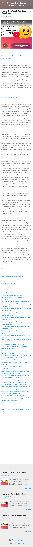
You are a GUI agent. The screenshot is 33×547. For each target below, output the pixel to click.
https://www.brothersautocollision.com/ (13, 276)
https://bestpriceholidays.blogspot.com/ (13, 395)
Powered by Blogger (17, 540)
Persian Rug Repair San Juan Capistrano (13, 293)
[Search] (30, 4)
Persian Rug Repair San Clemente (14, 472)
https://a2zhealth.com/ (8, 283)
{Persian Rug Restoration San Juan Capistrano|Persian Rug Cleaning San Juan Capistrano (14, 297)
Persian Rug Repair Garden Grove (14, 516)
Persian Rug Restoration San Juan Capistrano (15, 302)
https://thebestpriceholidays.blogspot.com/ (14, 384)
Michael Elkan (20, 543)
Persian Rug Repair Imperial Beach (16, 4)
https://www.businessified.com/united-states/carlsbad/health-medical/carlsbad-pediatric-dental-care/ (14, 346)
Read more (28, 488)
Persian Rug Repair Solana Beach (13, 494)
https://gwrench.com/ (7, 269)
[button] (30, 11)
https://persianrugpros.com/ (9, 97)
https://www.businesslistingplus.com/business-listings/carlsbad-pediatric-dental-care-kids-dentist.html (15, 362)
